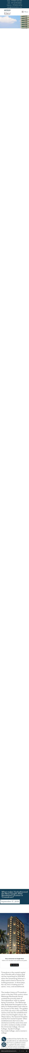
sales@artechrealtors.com (14, 7)
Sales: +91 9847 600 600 (14, 1)
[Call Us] (4, 1039)
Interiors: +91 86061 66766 (14, 5)
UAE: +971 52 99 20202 (14, 3)
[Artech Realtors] (7, 10)
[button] (14, 1051)
